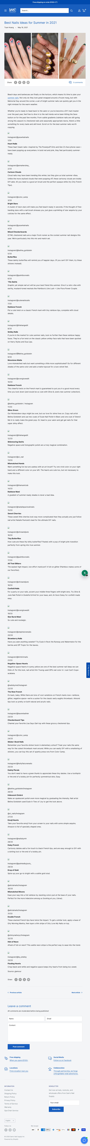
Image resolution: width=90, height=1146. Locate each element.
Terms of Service (11, 1104)
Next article (76, 992)
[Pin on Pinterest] (19, 82)
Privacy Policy (9, 1100)
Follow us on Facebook (62, 1060)
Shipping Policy (10, 1093)
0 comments (78, 82)
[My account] (79, 10)
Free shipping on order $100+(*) (45, 2)
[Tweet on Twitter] (23, 82)
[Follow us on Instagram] (10, 1129)
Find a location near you (19, 1071)
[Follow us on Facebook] (5, 1129)
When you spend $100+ (19, 1060)
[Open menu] (5, 10)
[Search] (71, 10)
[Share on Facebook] (15, 82)
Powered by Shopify (11, 1139)
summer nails (13, 98)
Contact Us (8, 1090)
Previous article (16, 992)
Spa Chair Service (11, 1111)
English (8, 1120)
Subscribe (56, 1109)
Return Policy (9, 1097)
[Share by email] (28, 82)
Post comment (18, 1047)
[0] (83, 10)
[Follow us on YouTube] (14, 1129)
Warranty (7, 1107)
